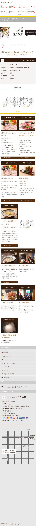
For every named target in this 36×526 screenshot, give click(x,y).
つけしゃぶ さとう (18, 420)
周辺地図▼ (13, 78)
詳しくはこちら (8, 157)
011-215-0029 (21, 18)
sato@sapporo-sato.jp (8, 20)
